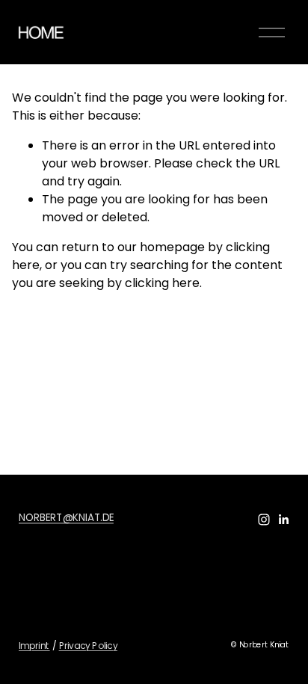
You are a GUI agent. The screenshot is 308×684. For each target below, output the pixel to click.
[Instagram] (264, 520)
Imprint (34, 644)
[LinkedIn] (283, 520)
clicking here (162, 283)
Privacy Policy (87, 644)
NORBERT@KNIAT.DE (66, 517)
